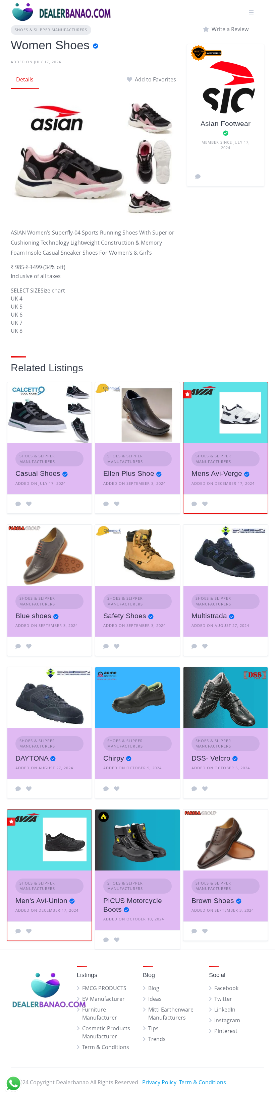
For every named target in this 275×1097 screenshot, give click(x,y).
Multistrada (209, 616)
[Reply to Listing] (18, 504)
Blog (153, 988)
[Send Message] (198, 177)
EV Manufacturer (103, 999)
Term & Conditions (105, 1047)
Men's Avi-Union (41, 900)
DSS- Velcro (210, 758)
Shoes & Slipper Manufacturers (51, 29)
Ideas (155, 999)
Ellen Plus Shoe (128, 473)
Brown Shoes (212, 900)
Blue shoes (33, 616)
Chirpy (113, 758)
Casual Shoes (37, 473)
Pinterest (225, 1031)
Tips (153, 1028)
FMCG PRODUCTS (104, 988)
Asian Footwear (226, 123)
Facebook (226, 988)
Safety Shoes (124, 616)
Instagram (227, 1020)
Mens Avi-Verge (216, 473)
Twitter (223, 999)
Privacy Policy (159, 1082)
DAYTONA (31, 758)
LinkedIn (224, 1009)
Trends (157, 1039)
